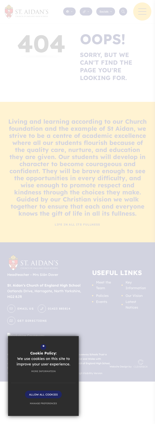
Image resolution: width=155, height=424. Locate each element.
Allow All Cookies (43, 394)
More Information (43, 371)
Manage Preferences (43, 403)
